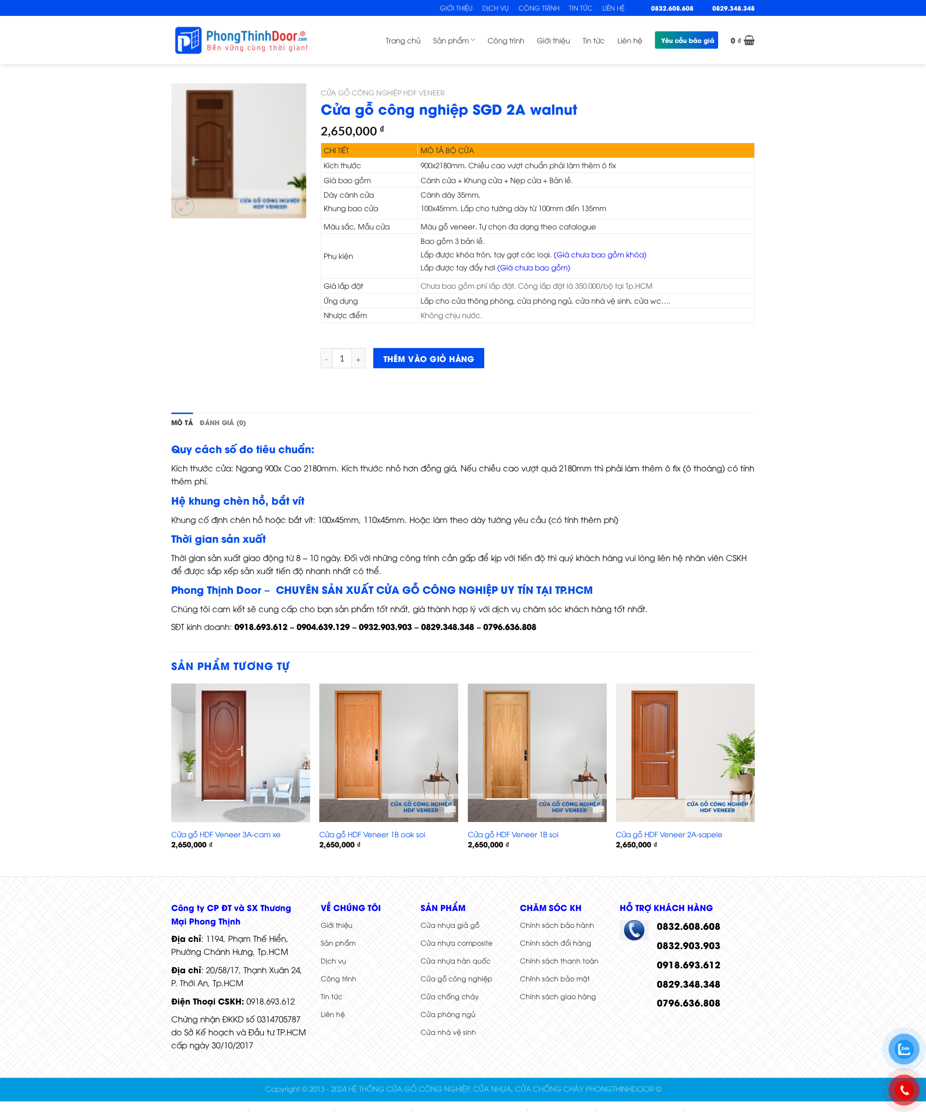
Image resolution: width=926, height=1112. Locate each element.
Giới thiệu (456, 7)
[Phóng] (184, 206)
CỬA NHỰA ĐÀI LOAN (562, 1108)
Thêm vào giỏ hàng (428, 358)
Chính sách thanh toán (559, 960)
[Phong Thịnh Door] (241, 39)
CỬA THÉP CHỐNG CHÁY (374, 1108)
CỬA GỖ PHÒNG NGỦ (718, 1108)
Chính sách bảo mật (555, 978)
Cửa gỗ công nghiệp (456, 978)
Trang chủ (403, 40)
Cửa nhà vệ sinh (448, 1031)
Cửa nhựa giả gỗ (450, 924)
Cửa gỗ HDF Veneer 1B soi (513, 834)
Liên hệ (613, 7)
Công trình (538, 7)
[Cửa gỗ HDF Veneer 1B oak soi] (388, 752)
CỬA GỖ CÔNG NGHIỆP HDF (640, 1108)
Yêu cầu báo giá (687, 40)
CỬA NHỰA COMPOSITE (211, 1108)
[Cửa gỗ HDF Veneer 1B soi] (537, 752)
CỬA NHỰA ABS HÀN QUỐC (292, 1108)
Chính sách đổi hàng (555, 942)
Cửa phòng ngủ (448, 1013)
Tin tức (581, 7)
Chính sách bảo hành (557, 924)
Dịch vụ (495, 7)
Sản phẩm (451, 40)
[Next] (754, 779)
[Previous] (171, 779)
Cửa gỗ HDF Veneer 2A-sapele (669, 834)
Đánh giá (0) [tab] (223, 422)
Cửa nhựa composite (456, 942)
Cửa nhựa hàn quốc (455, 960)
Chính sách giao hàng (558, 996)
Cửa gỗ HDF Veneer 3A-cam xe (226, 834)
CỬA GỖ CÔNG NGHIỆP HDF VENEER (383, 92)
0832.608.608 (672, 7)
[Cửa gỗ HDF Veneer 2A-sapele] (685, 752)
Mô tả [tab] (182, 422)
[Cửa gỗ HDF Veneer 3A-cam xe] (240, 752)
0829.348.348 (733, 7)
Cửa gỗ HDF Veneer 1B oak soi (372, 834)
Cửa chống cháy (450, 996)
